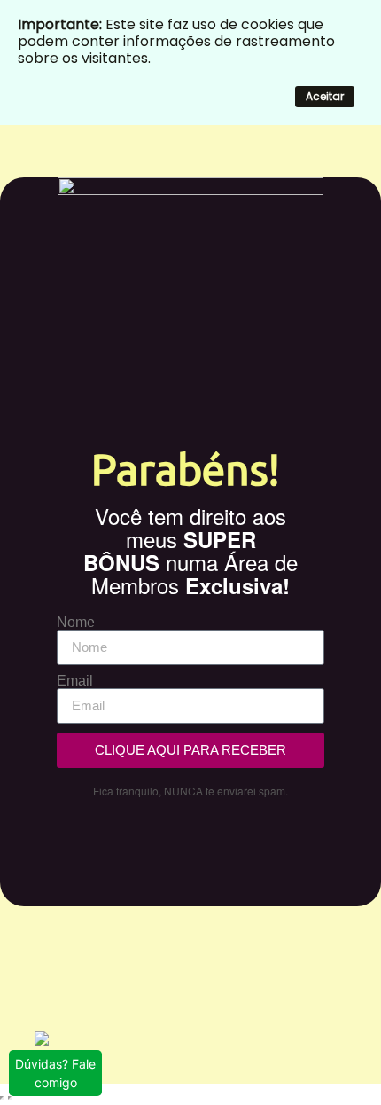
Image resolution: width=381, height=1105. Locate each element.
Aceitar (325, 96)
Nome (76, 622)
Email (75, 681)
